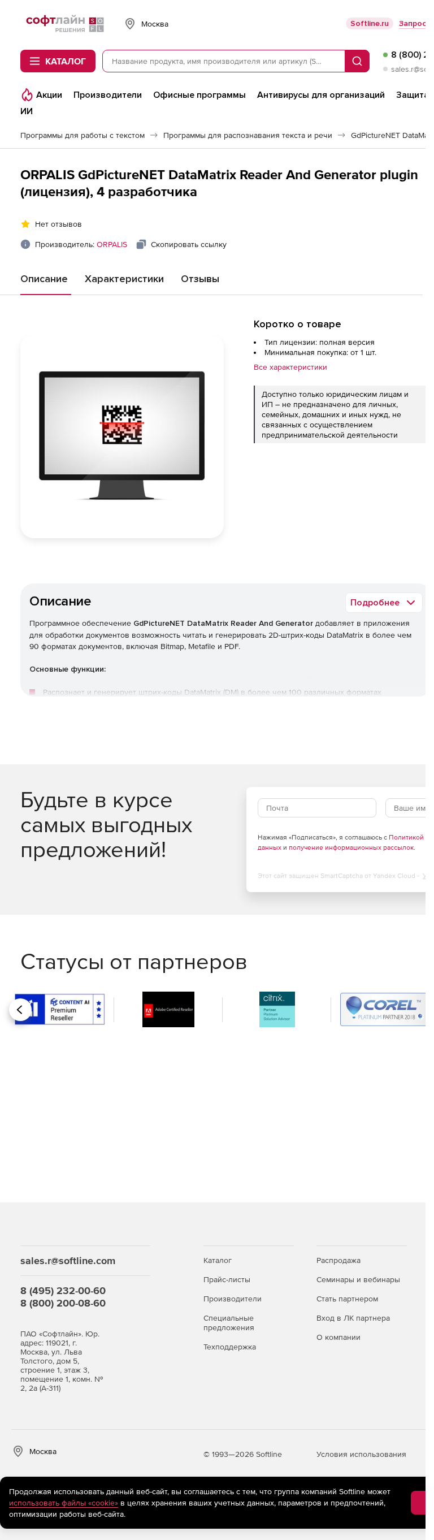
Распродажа (338, 1260)
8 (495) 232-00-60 (63, 1290)
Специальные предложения (228, 1322)
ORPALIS (112, 244)
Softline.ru (369, 23)
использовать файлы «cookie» (63, 1502)
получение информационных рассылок (351, 847)
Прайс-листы (226, 1279)
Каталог (217, 1260)
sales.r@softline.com (67, 1260)
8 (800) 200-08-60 (63, 1303)
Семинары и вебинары (358, 1279)
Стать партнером (347, 1298)
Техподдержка (229, 1346)
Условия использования (361, 1454)
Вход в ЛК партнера (353, 1317)
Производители (232, 1298)
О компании (338, 1337)
